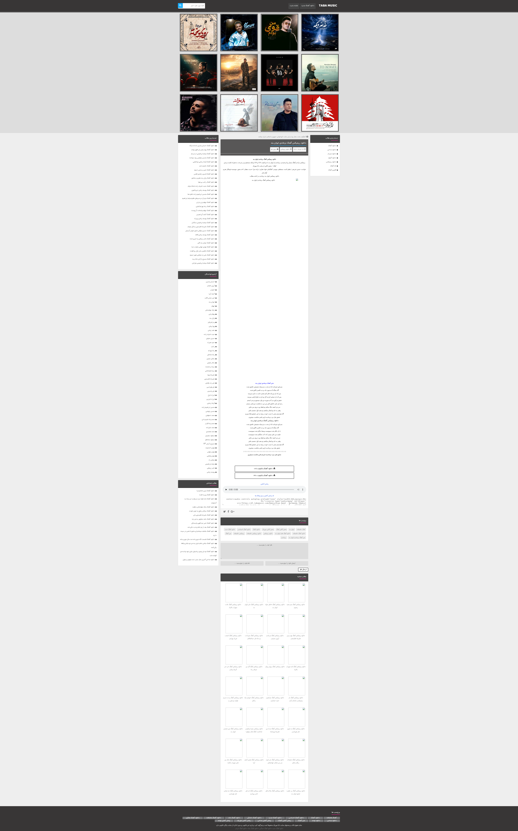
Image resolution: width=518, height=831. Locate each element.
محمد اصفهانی (210, 415)
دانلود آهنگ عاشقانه (299, 533)
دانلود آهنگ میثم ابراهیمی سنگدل (203, 223)
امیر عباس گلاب (210, 298)
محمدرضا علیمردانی (208, 419)
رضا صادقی (211, 355)
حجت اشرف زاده (209, 334)
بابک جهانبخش (210, 310)
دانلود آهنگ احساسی (244, 529)
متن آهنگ (228, 533)
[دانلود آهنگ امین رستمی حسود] (239, 73)
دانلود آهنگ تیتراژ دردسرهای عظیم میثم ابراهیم (198, 198)
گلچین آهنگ (332, 170)
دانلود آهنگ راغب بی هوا (206, 182)
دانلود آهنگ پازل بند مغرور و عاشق (203, 178)
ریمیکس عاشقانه (239, 533)
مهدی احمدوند (210, 448)
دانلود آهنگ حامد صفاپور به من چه (203, 519)
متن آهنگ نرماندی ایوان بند (297, 537)
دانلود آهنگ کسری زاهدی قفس (204, 174)
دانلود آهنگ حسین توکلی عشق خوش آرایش (200, 231)
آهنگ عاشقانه (301, 529)
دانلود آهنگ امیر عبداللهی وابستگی (203, 523)
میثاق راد (212, 460)
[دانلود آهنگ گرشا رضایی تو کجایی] (320, 73)
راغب (213, 347)
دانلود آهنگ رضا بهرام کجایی (205, 206)
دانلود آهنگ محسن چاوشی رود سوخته (202, 158)
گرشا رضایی (211, 403)
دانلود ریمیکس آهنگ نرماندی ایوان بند (288, 143)
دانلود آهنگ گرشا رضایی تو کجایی (204, 162)
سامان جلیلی (211, 359)
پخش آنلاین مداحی (264, 821)
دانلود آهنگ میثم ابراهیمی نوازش (203, 263)
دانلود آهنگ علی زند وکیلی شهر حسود (202, 255)
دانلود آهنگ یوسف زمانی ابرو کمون (203, 190)
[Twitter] (224, 512)
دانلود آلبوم (332, 158)
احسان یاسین (210, 282)
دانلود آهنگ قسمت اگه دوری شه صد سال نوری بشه (197, 539)
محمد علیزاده (210, 428)
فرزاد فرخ (211, 395)
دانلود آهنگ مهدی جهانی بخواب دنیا (203, 247)
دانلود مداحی (332, 150)
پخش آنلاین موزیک (268, 529)
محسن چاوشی (210, 411)
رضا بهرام (211, 351)
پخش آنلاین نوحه (224, 821)
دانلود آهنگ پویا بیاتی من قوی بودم (203, 150)
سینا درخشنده (210, 367)
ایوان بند (255, 159)
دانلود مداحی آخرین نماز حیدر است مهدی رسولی (199, 560)
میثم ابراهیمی (210, 464)
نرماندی (283, 537)
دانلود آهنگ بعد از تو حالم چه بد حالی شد (201, 527)
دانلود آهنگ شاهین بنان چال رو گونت (202, 251)
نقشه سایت (294, 6)
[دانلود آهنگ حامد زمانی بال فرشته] (239, 113)
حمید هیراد (211, 342)
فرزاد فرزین (210, 399)
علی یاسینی (211, 391)
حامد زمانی (211, 330)
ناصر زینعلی (211, 468)
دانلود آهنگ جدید (307, 6)
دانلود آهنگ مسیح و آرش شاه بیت (203, 259)
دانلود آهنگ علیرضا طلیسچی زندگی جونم (201, 227)
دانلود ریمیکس (331, 162)
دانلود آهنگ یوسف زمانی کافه (205, 235)
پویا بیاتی (212, 326)
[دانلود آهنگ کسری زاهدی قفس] (198, 73)
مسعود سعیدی (210, 436)
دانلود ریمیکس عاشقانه (254, 533)
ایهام (213, 306)
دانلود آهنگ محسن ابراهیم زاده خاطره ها (201, 194)
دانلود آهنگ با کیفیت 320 (263, 476)
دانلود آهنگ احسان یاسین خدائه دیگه (202, 146)
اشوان (212, 290)
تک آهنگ (333, 166)
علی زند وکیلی (210, 383)
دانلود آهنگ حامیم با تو (207, 166)
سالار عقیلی (211, 363)
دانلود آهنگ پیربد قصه (207, 495)
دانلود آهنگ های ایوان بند (282, 533)
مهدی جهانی (211, 452)
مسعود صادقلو (210, 440)
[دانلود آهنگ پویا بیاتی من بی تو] (279, 113)
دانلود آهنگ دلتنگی (254, 818)
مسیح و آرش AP (209, 444)
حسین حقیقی (210, 338)
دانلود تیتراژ (332, 154)
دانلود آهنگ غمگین (193, 818)
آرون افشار (211, 286)
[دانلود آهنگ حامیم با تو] (279, 73)
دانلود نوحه (316, 821)
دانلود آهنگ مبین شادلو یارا (206, 491)
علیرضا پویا (211, 375)
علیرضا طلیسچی (209, 379)
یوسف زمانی (211, 472)
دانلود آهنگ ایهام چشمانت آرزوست (203, 210)
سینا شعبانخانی (210, 371)
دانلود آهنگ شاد (234, 818)
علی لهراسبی (211, 387)
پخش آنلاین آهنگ (281, 529)
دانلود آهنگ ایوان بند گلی (206, 243)
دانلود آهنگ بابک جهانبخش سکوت (203, 507)
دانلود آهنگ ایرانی (240, 828)
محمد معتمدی (210, 432)
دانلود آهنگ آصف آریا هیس (205, 214)
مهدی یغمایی (211, 456)
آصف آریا (212, 294)
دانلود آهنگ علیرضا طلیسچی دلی (204, 515)
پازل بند (212, 318)
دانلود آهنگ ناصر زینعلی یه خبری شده (202, 239)
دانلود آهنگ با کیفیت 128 (263, 469)
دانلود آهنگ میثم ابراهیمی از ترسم (203, 154)
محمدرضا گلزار (210, 423)
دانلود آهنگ (332, 146)
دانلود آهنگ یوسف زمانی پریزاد (204, 219)
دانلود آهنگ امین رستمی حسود (204, 170)
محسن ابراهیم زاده (208, 407)
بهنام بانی (212, 314)
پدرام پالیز (211, 322)
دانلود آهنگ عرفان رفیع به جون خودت (202, 511)
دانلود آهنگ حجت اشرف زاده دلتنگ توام (201, 186)
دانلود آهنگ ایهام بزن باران (205, 202)
